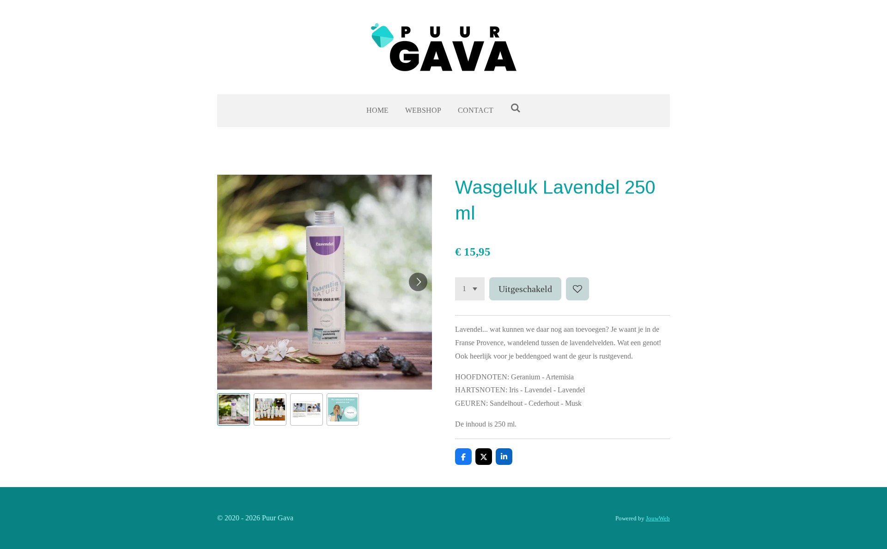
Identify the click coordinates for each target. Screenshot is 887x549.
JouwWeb (658, 518)
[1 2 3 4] (470, 288)
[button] (233, 409)
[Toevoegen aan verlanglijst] (577, 288)
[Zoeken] (515, 108)
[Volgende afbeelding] (418, 282)
